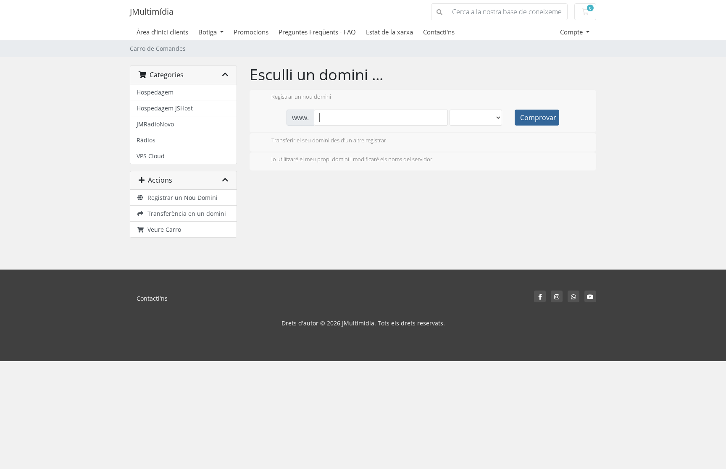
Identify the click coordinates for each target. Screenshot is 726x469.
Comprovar (538, 117)
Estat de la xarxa (389, 32)
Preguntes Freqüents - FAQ (317, 32)
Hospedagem (155, 92)
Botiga (208, 32)
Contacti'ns (439, 32)
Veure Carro (162, 229)
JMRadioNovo (155, 124)
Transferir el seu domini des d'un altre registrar (328, 140)
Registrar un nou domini (301, 97)
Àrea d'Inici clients (162, 32)
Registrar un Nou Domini (181, 198)
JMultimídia (152, 11)
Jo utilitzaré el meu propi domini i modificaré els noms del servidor (351, 159)
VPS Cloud (151, 156)
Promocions (251, 32)
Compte (572, 32)
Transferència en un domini (185, 213)
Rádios (146, 140)
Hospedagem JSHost (165, 108)
